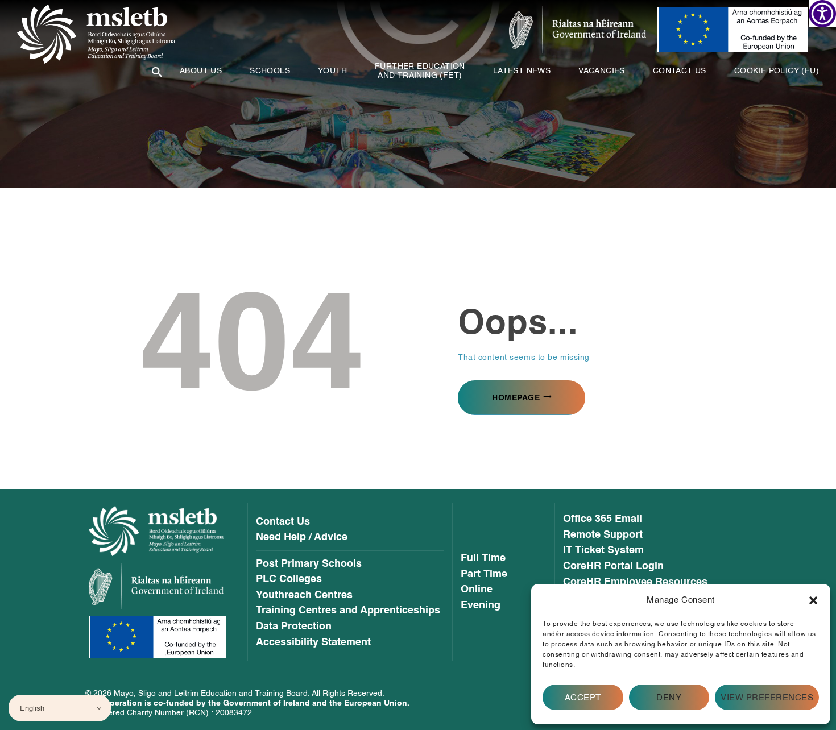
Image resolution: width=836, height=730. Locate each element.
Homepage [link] (516, 397)
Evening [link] (480, 605)
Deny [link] (668, 697)
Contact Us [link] (283, 522)
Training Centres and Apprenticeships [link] (348, 611)
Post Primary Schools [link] (309, 564)
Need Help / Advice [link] (301, 537)
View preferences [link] (767, 697)
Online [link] (477, 590)
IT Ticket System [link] (603, 550)
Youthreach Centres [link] (304, 595)
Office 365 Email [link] (602, 519)
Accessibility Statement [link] (313, 642)
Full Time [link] (483, 558)
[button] (813, 600)
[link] (822, 13)
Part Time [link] (484, 574)
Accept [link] (583, 697)
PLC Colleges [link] (289, 579)
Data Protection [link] (294, 626)
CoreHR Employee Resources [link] (635, 582)
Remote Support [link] (603, 535)
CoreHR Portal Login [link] (613, 566)
